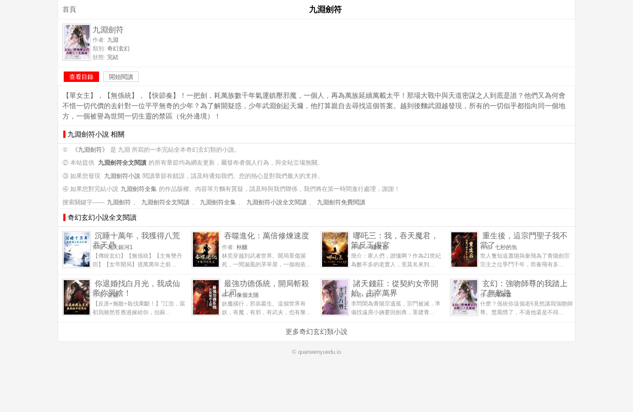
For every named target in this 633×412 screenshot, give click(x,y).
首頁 (69, 9)
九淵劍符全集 (139, 189)
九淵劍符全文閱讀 (165, 202)
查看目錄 (81, 76)
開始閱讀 (121, 76)
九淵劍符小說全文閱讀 (276, 202)
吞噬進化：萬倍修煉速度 (266, 235)
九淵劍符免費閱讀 (341, 202)
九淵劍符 (119, 202)
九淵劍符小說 (122, 176)
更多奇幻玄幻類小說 (316, 331)
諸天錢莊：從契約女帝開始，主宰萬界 (394, 288)
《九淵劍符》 (90, 150)
